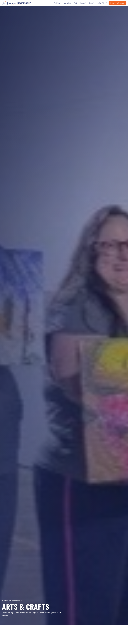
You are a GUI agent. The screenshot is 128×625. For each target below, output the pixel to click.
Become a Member (117, 3)
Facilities (57, 3)
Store (92, 3)
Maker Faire (102, 3)
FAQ (75, 3)
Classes (83, 3)
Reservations (66, 3)
